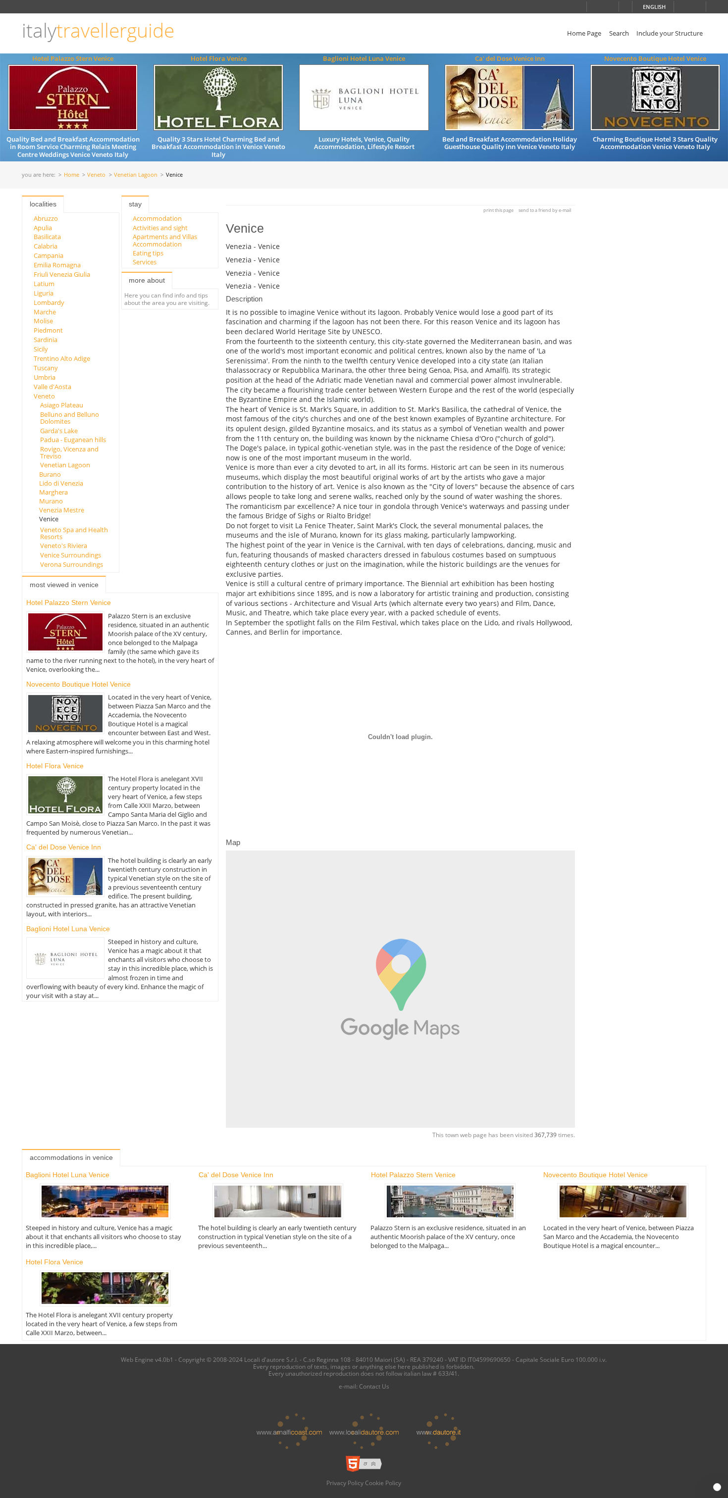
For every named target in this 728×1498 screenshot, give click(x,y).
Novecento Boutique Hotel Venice (655, 58)
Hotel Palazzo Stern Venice (72, 58)
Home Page (584, 33)
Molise (43, 320)
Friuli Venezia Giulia (62, 274)
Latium (44, 283)
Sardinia (45, 339)
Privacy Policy (345, 1483)
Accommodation (157, 218)
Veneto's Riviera (63, 545)
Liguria (43, 293)
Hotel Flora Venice (219, 58)
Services (144, 261)
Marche (45, 311)
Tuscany (46, 367)
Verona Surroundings (71, 564)
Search (619, 33)
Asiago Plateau (61, 404)
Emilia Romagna (57, 264)
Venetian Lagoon (135, 175)
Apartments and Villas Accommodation (165, 240)
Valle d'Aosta (52, 386)
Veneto (96, 175)
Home (71, 175)
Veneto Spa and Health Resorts (74, 533)
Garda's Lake (59, 430)
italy (98, 30)
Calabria (45, 246)
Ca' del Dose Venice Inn (510, 58)
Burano (50, 474)
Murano (51, 501)
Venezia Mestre (61, 509)
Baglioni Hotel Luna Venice (364, 58)
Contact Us (374, 1386)
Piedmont (48, 330)
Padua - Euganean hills (73, 439)
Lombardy (49, 302)
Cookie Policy (383, 1483)
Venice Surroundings (70, 554)
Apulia (43, 227)
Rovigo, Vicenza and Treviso (69, 452)
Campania (48, 255)
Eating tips (148, 253)
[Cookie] (717, 1487)
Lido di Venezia (61, 483)
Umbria (44, 377)
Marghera (53, 492)
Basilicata (47, 236)
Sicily (41, 349)
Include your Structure (669, 33)
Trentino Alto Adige (62, 358)
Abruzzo (46, 218)
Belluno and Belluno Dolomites (69, 418)
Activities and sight (160, 227)
